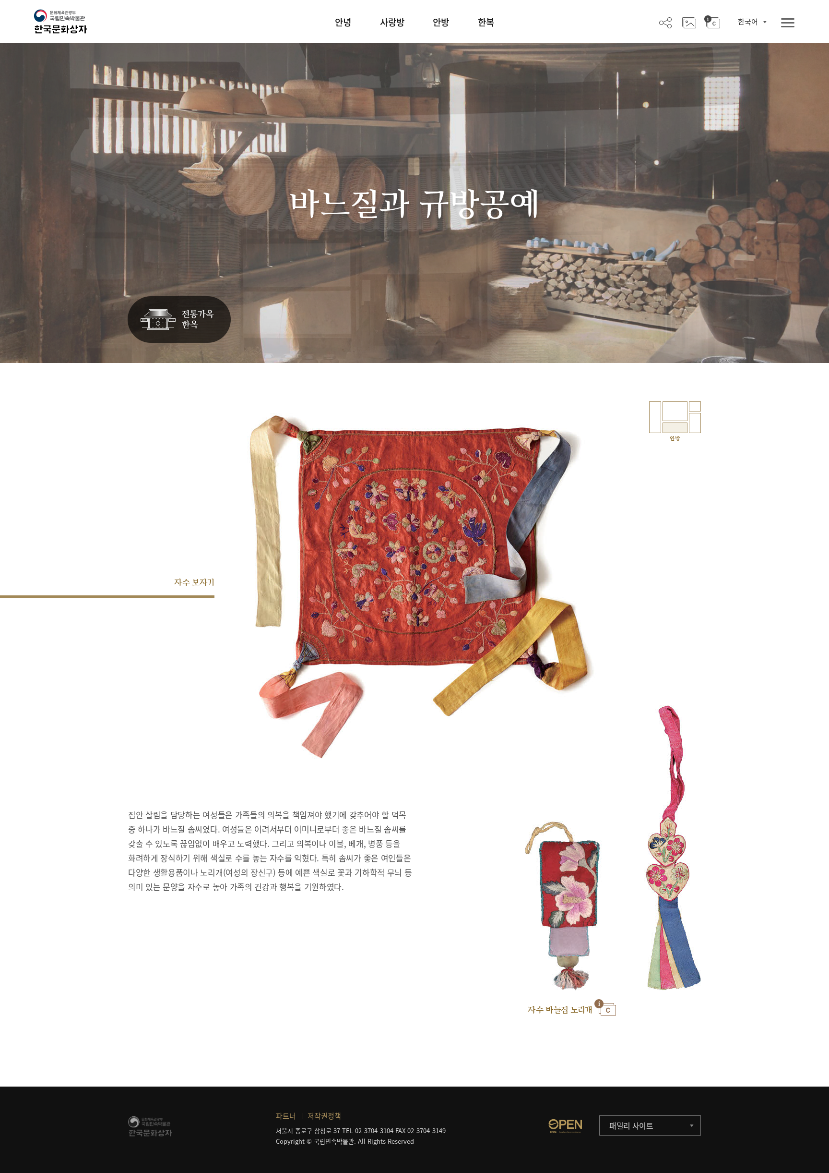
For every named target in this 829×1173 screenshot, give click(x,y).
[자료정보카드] (712, 22)
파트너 (286, 1116)
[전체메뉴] (787, 23)
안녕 (343, 22)
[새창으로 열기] (565, 1126)
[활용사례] (689, 22)
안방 (441, 22)
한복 (486, 22)
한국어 (748, 21)
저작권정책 (324, 1116)
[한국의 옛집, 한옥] (179, 320)
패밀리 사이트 (631, 1125)
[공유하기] (665, 22)
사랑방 (392, 22)
